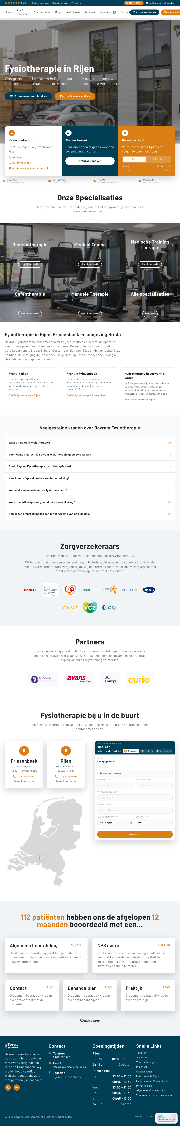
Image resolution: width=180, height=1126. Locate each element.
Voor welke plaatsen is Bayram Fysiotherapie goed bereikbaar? (50, 454)
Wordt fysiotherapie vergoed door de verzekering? (42, 502)
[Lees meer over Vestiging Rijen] (43, 857)
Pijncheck (141, 1067)
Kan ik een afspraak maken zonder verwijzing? (39, 478)
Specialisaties (144, 1071)
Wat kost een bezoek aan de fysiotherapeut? (38, 490)
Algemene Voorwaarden (150, 1090)
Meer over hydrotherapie (140, 399)
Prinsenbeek (159, 159)
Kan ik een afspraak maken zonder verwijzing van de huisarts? (50, 514)
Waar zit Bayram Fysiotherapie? (29, 442)
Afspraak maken (90, 161)
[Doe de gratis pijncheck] (166, 1118)
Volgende (133, 834)
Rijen (134, 159)
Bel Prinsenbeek (22, 162)
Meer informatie (24, 781)
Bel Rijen (17, 157)
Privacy (139, 1116)
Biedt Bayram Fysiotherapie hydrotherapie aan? (40, 466)
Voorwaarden (153, 1116)
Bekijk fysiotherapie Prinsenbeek (87, 395)
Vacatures (142, 1057)
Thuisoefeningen (146, 1062)
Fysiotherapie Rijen (147, 1076)
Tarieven (141, 1053)
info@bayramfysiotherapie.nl (162, 3)
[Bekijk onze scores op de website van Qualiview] (90, 1021)
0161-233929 (68, 776)
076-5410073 (26, 776)
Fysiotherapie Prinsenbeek (152, 1081)
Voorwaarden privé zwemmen (154, 1095)
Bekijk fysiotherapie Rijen (24, 395)
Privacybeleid (144, 1085)
